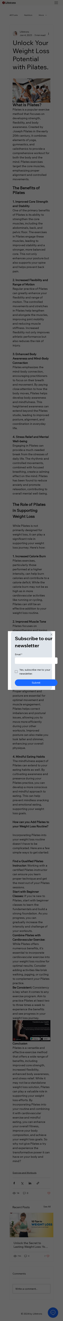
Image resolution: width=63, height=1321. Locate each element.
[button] (51, 635)
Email (18, 654)
